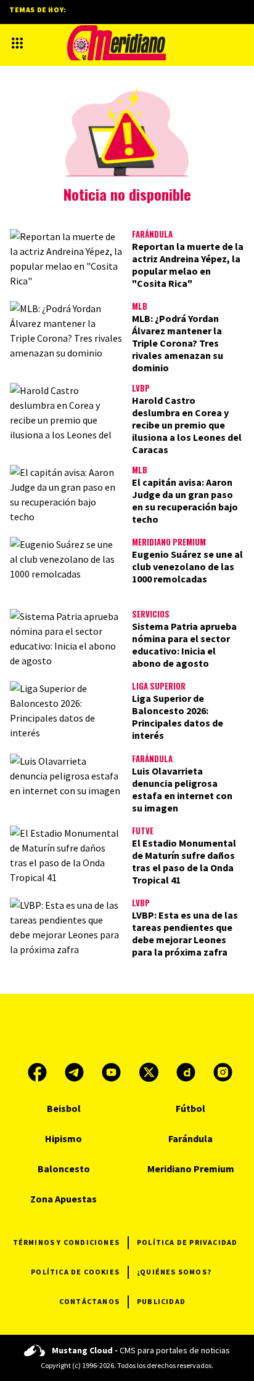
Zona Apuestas (63, 1199)
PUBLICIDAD (161, 1301)
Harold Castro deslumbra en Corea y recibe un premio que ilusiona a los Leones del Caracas (187, 425)
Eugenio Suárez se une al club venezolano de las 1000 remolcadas (187, 566)
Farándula (152, 234)
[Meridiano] (116, 42)
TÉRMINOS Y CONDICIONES (66, 1242)
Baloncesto (64, 1168)
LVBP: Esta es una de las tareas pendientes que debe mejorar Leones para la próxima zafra (185, 933)
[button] (17, 43)
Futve (143, 830)
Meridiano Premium (169, 542)
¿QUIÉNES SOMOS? (174, 1271)
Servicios (151, 614)
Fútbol (190, 1108)
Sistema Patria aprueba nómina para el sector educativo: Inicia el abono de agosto (184, 644)
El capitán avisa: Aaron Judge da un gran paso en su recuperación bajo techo (185, 500)
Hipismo (63, 1138)
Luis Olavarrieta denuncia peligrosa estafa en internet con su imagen (182, 789)
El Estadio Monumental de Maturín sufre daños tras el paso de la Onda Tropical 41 (184, 861)
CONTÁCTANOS (89, 1301)
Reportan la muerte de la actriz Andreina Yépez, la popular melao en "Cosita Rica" (188, 264)
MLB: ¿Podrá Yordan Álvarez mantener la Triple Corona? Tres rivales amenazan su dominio (177, 343)
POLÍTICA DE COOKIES (75, 1271)
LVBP (141, 388)
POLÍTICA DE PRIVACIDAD (187, 1242)
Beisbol (64, 1108)
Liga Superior (159, 686)
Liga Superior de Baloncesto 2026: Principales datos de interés (177, 716)
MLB (139, 306)
